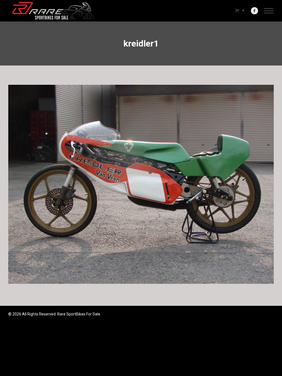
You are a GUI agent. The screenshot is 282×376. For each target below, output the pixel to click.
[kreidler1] (141, 184)
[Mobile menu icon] (269, 11)
